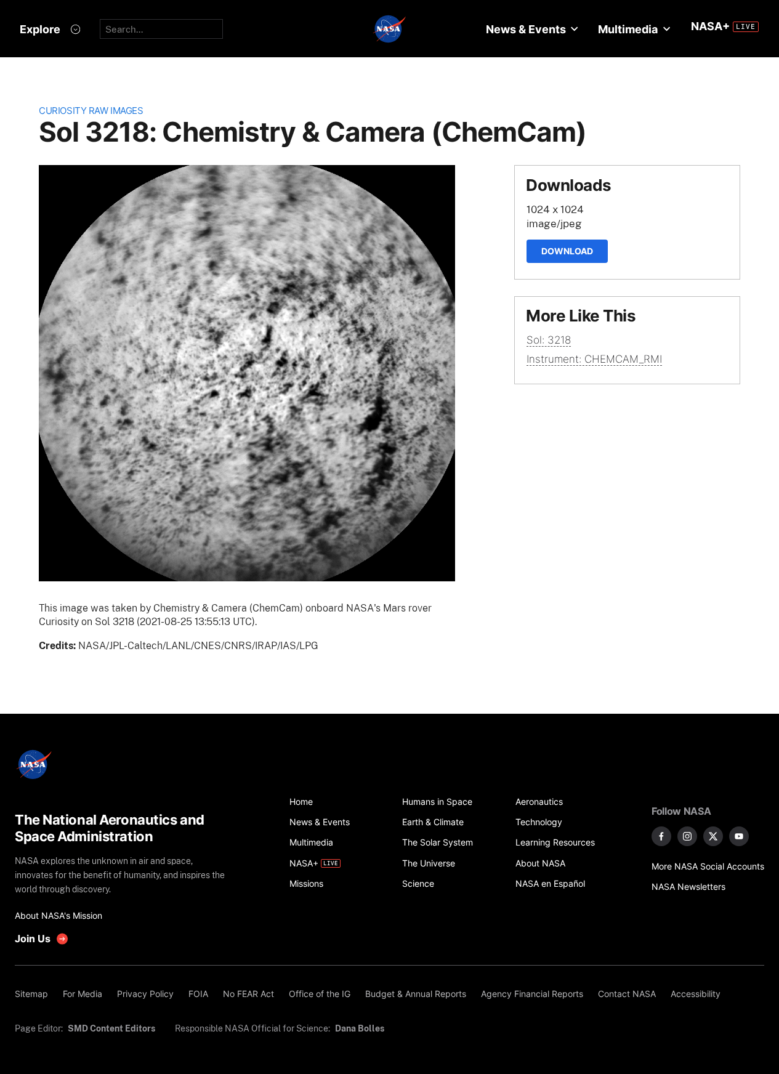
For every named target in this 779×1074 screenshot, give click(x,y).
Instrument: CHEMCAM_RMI (594, 359)
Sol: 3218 (549, 340)
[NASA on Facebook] (661, 836)
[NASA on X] (713, 836)
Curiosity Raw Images (91, 110)
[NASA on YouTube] (739, 836)
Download (567, 251)
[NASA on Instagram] (687, 836)
